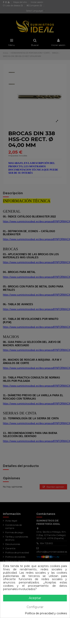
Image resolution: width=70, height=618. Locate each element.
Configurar (35, 607)
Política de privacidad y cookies (46, 613)
